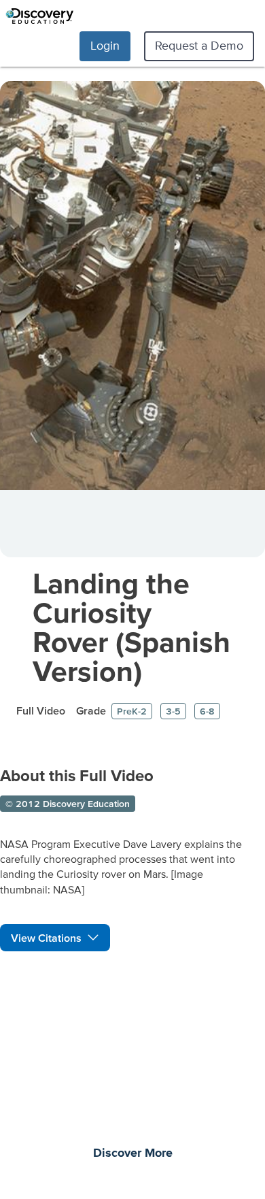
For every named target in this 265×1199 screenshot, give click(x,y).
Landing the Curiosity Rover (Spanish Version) (131, 626)
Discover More (133, 1153)
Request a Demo (199, 45)
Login (105, 45)
